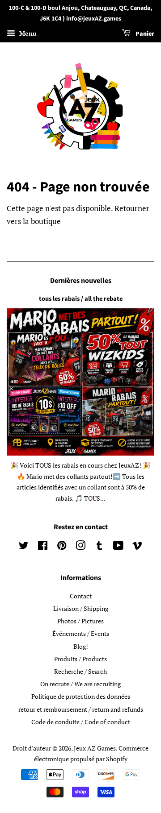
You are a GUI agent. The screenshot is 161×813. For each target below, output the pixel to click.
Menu (27, 33)
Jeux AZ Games (95, 748)
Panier (144, 33)
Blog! (80, 646)
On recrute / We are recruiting (80, 684)
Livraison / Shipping (80, 608)
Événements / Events (80, 633)
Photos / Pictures (80, 621)
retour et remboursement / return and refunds (80, 709)
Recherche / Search (80, 671)
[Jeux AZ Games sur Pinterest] (62, 547)
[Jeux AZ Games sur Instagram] (80, 547)
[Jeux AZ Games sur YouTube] (118, 547)
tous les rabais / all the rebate (81, 298)
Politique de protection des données (80, 696)
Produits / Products (80, 659)
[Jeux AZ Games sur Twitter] (24, 547)
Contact (81, 596)
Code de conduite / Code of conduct (80, 722)
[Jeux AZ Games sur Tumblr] (99, 547)
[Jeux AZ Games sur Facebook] (43, 547)
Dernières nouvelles (80, 281)
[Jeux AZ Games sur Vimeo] (137, 547)
